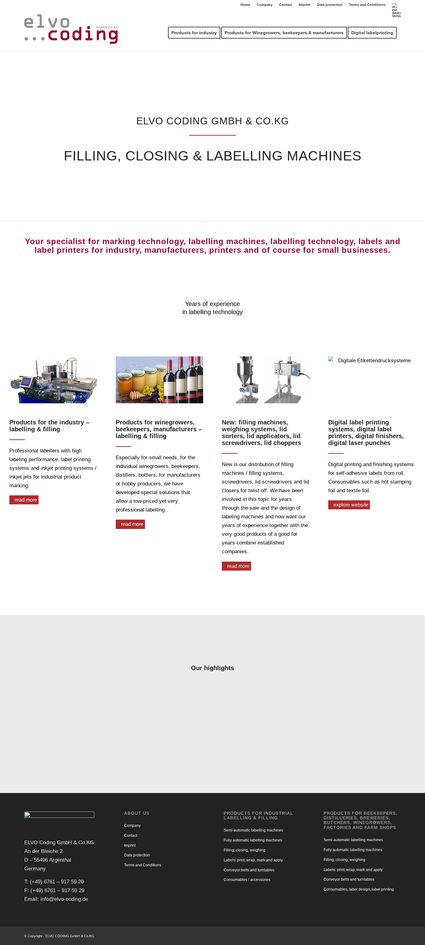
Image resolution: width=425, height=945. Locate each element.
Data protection (330, 5)
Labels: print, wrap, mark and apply (253, 860)
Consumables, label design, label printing (359, 889)
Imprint (305, 5)
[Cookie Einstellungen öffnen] (13, 937)
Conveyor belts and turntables (249, 870)
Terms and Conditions (367, 5)
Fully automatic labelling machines (253, 840)
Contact (285, 5)
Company (265, 5)
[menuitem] (245, 4)
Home (245, 5)
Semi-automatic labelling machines (253, 830)
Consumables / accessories (247, 880)
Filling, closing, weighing (244, 850)
